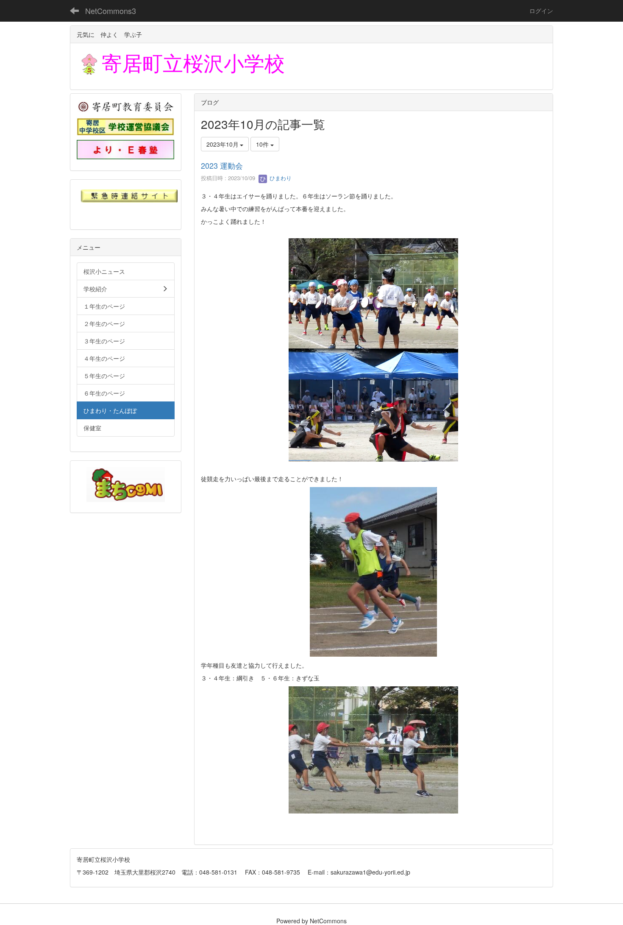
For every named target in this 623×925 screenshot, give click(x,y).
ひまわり (280, 178)
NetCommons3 (110, 10)
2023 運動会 (222, 165)
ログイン (541, 10)
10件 (263, 144)
